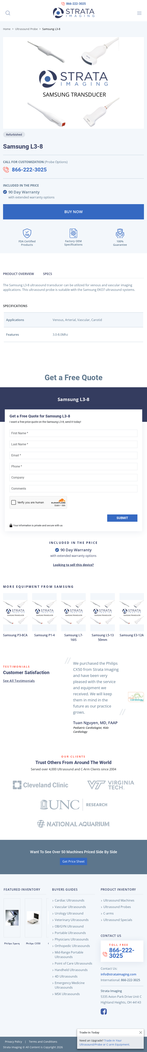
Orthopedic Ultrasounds (72, 946)
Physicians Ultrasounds (72, 939)
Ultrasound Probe (26, 29)
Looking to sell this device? (73, 565)
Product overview (18, 274)
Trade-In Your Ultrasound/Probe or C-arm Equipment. (104, 1042)
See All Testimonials (19, 681)
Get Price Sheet (73, 861)
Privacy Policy (13, 1041)
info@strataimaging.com (118, 974)
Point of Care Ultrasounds (73, 963)
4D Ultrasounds (66, 976)
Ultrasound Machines (118, 900)
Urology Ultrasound (69, 913)
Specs (47, 274)
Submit (122, 518)
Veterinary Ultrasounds (72, 920)
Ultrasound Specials (117, 920)
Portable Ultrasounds (70, 933)
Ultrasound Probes (117, 907)
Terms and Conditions (43, 1041)
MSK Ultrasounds (67, 994)
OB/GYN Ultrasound (69, 926)
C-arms (108, 913)
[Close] (141, 1032)
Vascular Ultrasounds (70, 907)
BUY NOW (73, 211)
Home (7, 29)
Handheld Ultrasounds (71, 970)
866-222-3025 (76, 4)
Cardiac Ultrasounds (69, 900)
